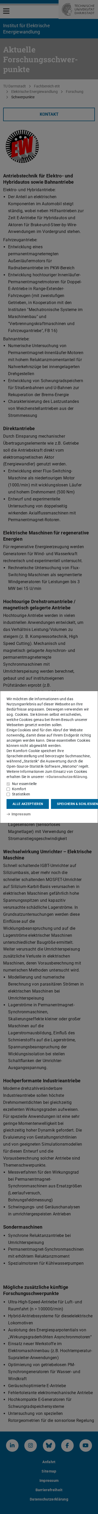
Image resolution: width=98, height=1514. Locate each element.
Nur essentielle (24, 784)
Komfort (19, 789)
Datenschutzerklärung (68, 777)
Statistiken (21, 794)
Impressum (21, 814)
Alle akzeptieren (28, 804)
